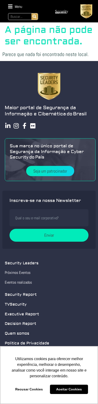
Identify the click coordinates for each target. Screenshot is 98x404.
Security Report (21, 294)
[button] (15, 6)
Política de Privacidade (27, 343)
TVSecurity (16, 304)
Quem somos (17, 333)
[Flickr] (33, 126)
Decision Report (20, 323)
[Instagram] (16, 126)
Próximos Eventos (17, 272)
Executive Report (22, 314)
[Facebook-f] (24, 126)
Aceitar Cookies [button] (69, 389)
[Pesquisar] (34, 16)
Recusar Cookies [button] (29, 389)
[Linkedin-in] (8, 126)
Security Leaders (22, 263)
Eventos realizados (18, 282)
